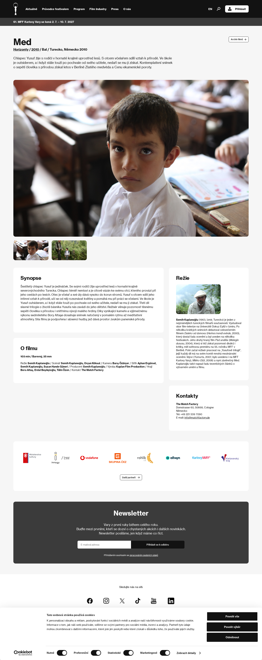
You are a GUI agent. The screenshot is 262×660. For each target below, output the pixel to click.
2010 (35, 49)
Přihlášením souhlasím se (131, 555)
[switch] (96, 653)
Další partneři (129, 477)
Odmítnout (232, 637)
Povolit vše (232, 616)
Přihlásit (240, 9)
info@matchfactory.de (197, 417)
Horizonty (21, 49)
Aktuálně (31, 9)
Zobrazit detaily (186, 652)
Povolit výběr (232, 626)
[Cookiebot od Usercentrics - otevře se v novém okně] (23, 653)
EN (210, 9)
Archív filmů (237, 39)
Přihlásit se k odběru (158, 544)
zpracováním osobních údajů (144, 555)
